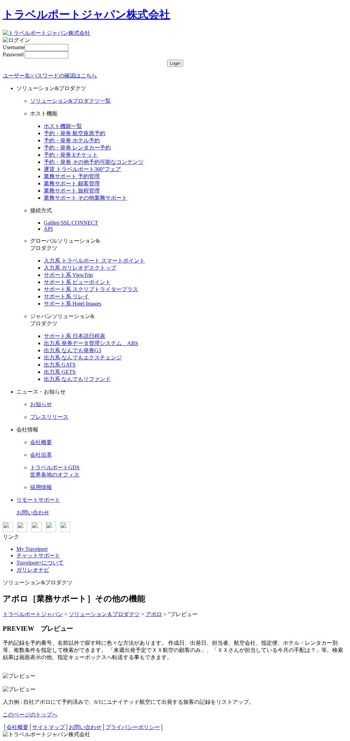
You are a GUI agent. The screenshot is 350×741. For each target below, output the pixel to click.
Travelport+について (40, 563)
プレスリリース (49, 417)
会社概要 (41, 442)
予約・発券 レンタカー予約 (77, 148)
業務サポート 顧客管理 (72, 183)
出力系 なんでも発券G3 (72, 350)
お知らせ (41, 404)
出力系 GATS (60, 365)
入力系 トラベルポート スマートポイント (94, 260)
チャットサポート (38, 555)
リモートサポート (38, 500)
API (48, 229)
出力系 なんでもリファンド (77, 379)
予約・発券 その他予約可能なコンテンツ (94, 162)
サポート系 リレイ (66, 296)
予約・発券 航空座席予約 (74, 133)
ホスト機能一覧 (63, 126)
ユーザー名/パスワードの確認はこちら (50, 76)
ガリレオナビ (32, 570)
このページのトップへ (30, 714)
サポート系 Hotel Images (72, 304)
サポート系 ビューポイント (77, 282)
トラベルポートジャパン (33, 614)
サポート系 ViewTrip (68, 275)
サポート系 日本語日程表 (74, 336)
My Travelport (32, 549)
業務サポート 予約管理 (72, 176)
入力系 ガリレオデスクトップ (80, 268)
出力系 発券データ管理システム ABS (91, 343)
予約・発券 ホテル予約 (72, 140)
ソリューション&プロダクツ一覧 (70, 101)
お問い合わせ (32, 512)
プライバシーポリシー (132, 727)
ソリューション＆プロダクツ (104, 614)
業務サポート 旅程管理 (72, 191)
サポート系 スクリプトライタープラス (91, 289)
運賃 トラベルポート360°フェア (82, 169)
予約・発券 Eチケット (71, 155)
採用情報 (41, 487)
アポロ (154, 614)
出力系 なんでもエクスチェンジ (83, 357)
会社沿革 (41, 455)
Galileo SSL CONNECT (71, 223)
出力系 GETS (60, 372)
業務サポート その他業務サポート (85, 198)
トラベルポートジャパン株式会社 (86, 14)
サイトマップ (48, 727)
